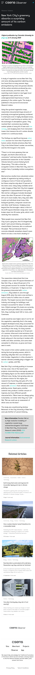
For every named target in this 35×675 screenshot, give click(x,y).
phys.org (4, 38)
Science (10, 10)
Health (19, 477)
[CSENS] (16, 3)
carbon (5, 362)
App (22, 650)
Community (6, 477)
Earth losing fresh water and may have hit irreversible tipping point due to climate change (15, 485)
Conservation (13, 477)
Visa (7, 646)
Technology (6, 479)
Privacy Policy (10, 668)
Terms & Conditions (23, 668)
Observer (4, 10)
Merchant (16, 646)
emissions (13, 386)
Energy (11, 520)
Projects (26, 646)
